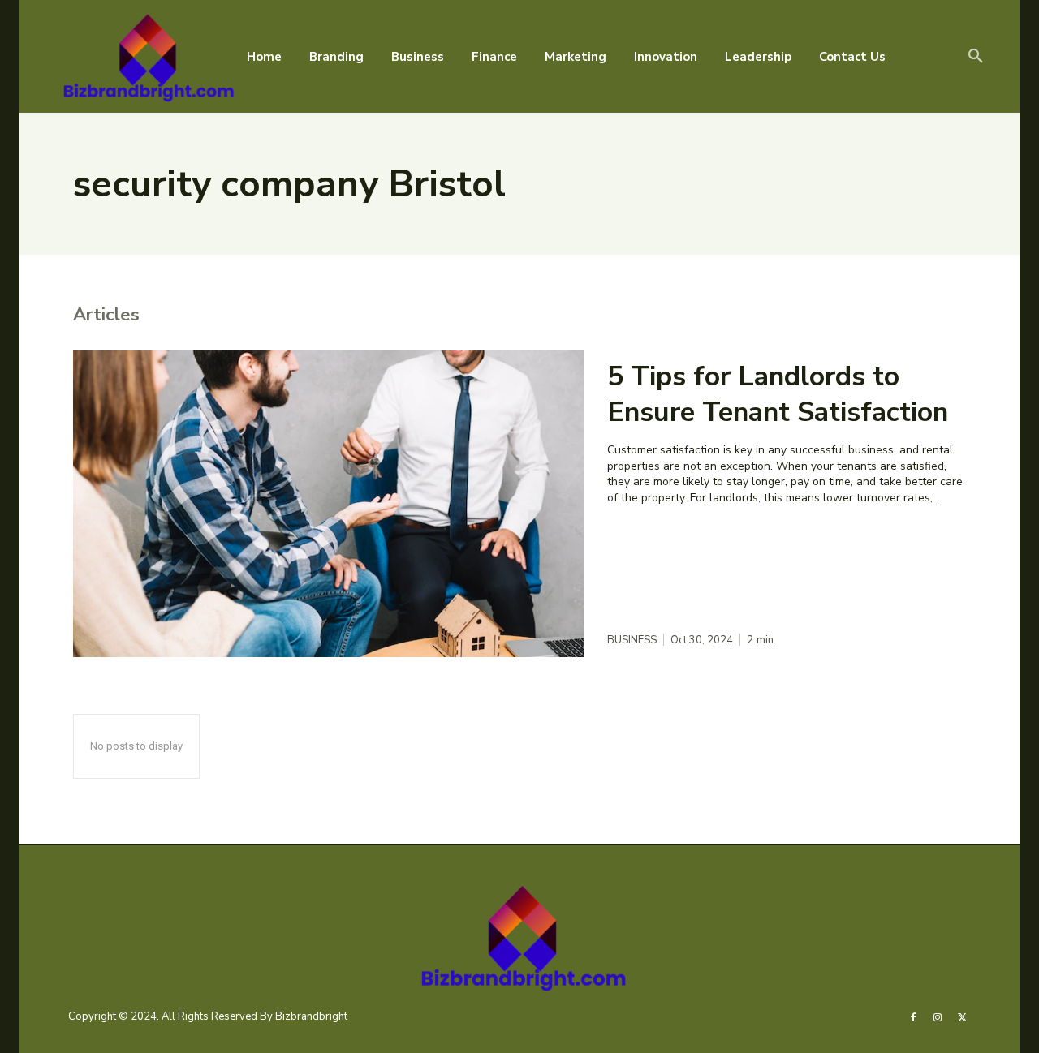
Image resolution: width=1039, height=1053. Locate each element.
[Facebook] (913, 1016)
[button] (975, 56)
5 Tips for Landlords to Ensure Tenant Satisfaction (777, 394)
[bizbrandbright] (145, 56)
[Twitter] (963, 1016)
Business (632, 640)
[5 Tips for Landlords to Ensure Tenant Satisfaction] (328, 503)
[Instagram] (937, 1016)
